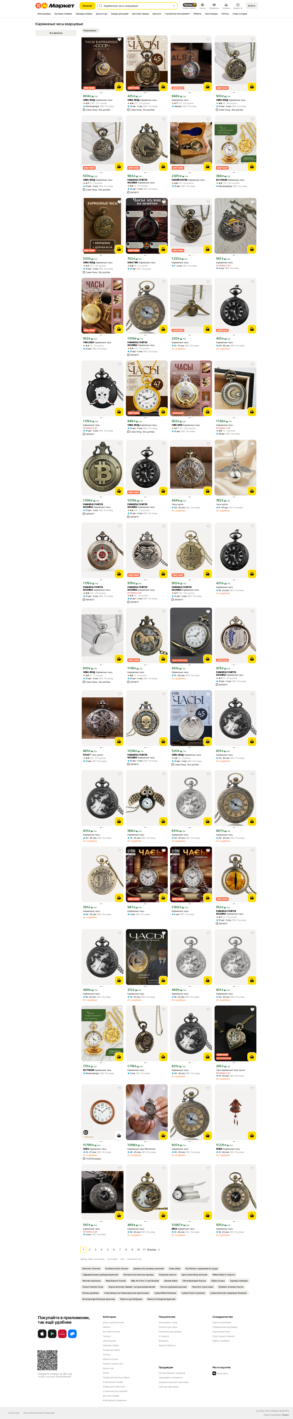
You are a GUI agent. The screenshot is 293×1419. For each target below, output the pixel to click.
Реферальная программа (224, 1327)
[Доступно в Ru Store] (72, 1337)
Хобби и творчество (113, 1363)
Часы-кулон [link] (177, 504)
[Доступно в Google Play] (52, 1337)
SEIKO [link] (86, 1149)
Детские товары (111, 1396)
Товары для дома (111, 1350)
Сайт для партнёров (169, 1387)
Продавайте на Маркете (171, 1377)
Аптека (106, 1354)
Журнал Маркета (167, 1345)
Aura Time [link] (132, 263)
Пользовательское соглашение (39, 1413)
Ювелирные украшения (115, 1400)
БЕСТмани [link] (221, 180)
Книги (106, 1373)
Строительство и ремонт (115, 1391)
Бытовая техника (111, 1331)
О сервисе (164, 1336)
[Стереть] (174, 6)
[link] (91, 1268)
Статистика (13, 1413)
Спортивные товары (113, 1382)
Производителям (221, 1331)
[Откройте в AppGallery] (62, 1337)
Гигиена (107, 1336)
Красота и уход (110, 1359)
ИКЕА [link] (174, 1229)
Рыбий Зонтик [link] (179, 180)
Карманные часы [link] (97, 100)
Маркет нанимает (221, 1341)
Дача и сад (108, 1368)
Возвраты (163, 1341)
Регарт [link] (87, 755)
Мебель (107, 1327)
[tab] (44, 14)
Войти (251, 5)
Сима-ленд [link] (89, 100)
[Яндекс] (285, 1415)
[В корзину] (119, 86)
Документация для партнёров (174, 1382)
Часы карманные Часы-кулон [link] (230, 1070)
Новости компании (221, 1322)
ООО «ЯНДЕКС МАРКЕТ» (276, 1411)
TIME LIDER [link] (88, 343)
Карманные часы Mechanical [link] (141, 1149)
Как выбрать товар (168, 1322)
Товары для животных (114, 1386)
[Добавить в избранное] (119, 39)
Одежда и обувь (111, 1345)
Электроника (109, 1341)
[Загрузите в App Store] (42, 1337)
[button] (90, 30)
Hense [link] (219, 1149)
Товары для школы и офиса (116, 1377)
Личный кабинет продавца (172, 1373)
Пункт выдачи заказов (223, 1336)
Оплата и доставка (168, 1327)
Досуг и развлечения (113, 1322)
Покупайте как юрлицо (170, 1331)
